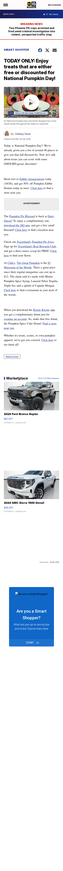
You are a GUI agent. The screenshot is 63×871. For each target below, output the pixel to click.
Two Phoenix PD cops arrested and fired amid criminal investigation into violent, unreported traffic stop (31, 31)
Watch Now (53, 5)
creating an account (15, 319)
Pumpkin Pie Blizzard (22, 216)
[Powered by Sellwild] (54, 562)
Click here (37, 188)
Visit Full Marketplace (48, 378)
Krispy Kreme (41, 310)
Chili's (11, 263)
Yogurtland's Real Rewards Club (37, 246)
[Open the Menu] (5, 5)
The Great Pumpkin (28, 263)
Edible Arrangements (32, 179)
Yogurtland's (24, 242)
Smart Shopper (16, 49)
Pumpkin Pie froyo (43, 242)
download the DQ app (17, 225)
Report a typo (12, 356)
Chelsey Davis (23, 133)
